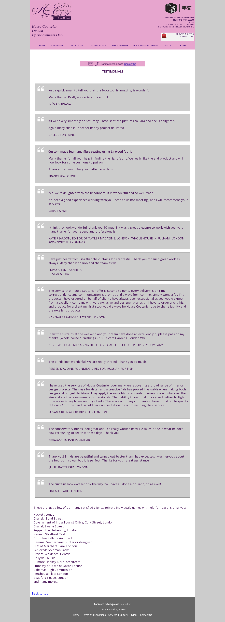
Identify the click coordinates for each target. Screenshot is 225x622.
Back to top (40, 593)
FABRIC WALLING (120, 45)
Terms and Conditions (94, 614)
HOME (42, 45)
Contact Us (146, 614)
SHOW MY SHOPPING (185, 34)
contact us (125, 604)
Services (112, 614)
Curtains (124, 614)
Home (76, 614)
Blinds (134, 614)
